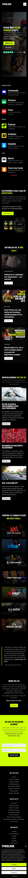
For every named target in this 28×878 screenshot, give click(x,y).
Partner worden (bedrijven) (14, 817)
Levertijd (14, 840)
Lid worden (14, 803)
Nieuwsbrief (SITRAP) (14, 786)
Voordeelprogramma (14, 784)
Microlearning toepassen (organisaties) (14, 819)
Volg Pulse (6, 424)
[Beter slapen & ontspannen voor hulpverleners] (14, 394)
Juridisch (14, 831)
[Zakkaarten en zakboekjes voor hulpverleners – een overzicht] (14, 261)
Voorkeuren (14, 872)
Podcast (14, 777)
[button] (26, 846)
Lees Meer (9, 283)
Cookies (14, 836)
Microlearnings (14, 791)
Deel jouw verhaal (14, 805)
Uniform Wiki (14, 821)
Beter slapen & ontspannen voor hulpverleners (10, 406)
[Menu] (24, 4)
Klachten (14, 838)
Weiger (14, 868)
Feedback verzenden (14, 810)
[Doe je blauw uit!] (14, 473)
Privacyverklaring (14, 833)
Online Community (14, 779)
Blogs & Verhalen (14, 781)
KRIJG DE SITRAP (14, 755)
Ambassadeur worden (14, 812)
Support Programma (14, 788)
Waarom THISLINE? (14, 793)
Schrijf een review (14, 807)
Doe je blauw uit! (10, 483)
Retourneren (14, 843)
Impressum (14, 875)
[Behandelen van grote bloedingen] (14, 436)
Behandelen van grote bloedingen (12, 446)
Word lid (14, 705)
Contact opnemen (14, 814)
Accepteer (14, 864)
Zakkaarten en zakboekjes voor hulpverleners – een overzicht (13, 277)
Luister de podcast (7, 213)
